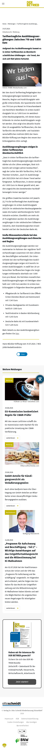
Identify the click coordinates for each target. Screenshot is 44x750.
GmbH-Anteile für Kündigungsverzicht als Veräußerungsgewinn (22, 475)
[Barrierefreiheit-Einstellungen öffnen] (40, 379)
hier (17, 333)
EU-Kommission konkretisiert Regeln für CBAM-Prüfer (22, 409)
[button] (4, 745)
